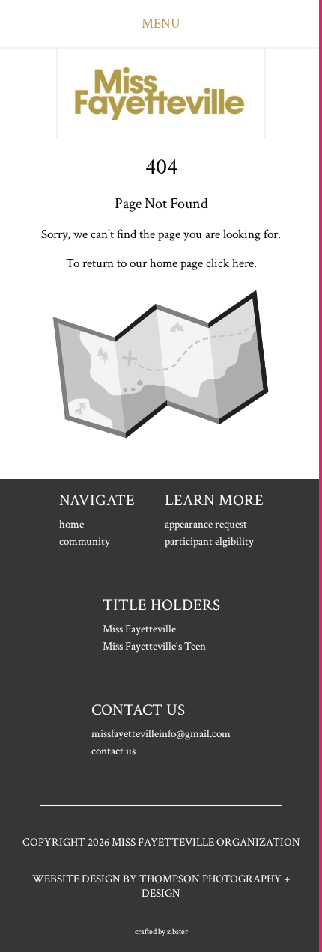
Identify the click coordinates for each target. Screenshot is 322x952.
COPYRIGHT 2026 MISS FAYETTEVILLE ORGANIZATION (161, 842)
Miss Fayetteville (139, 629)
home (71, 524)
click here (230, 263)
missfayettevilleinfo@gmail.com (161, 734)
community (84, 541)
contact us (113, 751)
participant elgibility (209, 541)
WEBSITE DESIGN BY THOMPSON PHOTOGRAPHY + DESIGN (161, 886)
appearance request (206, 524)
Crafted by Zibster (161, 932)
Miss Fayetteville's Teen (154, 646)
